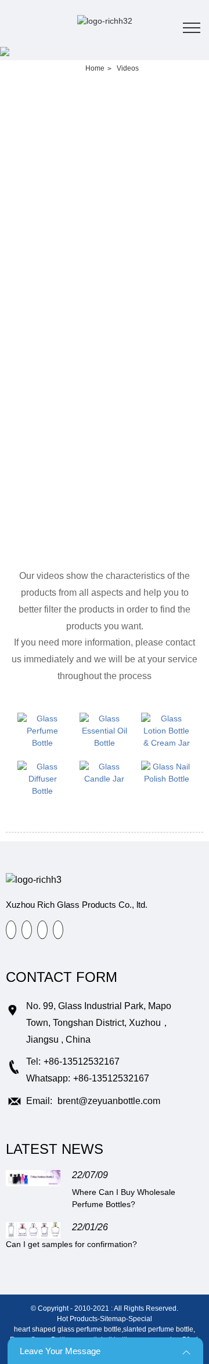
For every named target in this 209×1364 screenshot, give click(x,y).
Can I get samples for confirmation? (71, 1244)
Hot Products (77, 1319)
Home (95, 68)
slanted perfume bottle (158, 1329)
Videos (128, 68)
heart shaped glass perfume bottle (67, 1329)
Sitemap (113, 1319)
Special (140, 1319)
